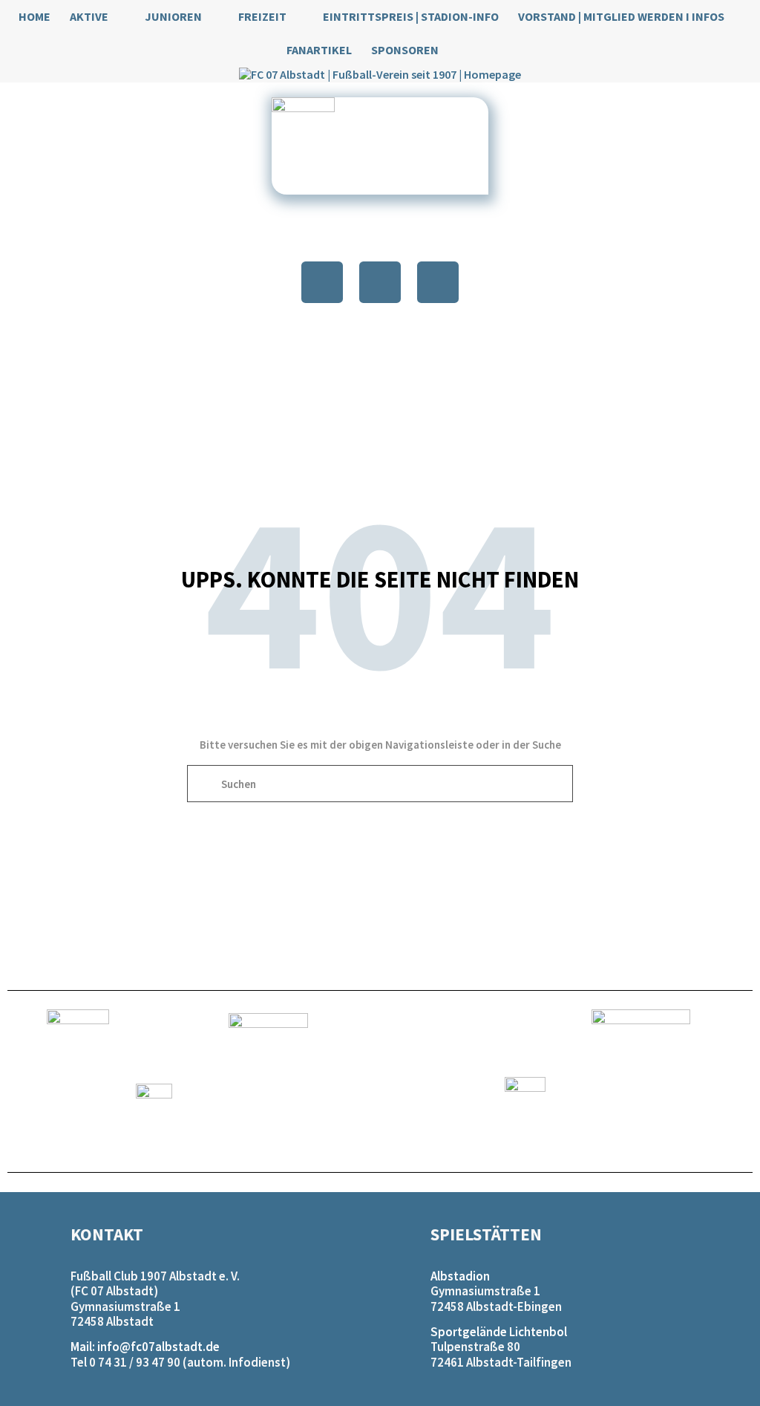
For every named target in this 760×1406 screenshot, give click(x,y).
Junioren (173, 16)
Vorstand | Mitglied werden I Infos (621, 16)
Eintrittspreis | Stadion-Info (411, 16)
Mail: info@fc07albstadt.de (145, 1346)
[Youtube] (438, 282)
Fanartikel (319, 49)
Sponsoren (405, 49)
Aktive (89, 16)
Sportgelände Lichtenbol (498, 1332)
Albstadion (460, 1276)
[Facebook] (322, 282)
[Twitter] (380, 282)
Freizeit (262, 16)
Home (34, 16)
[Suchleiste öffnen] (465, 50)
